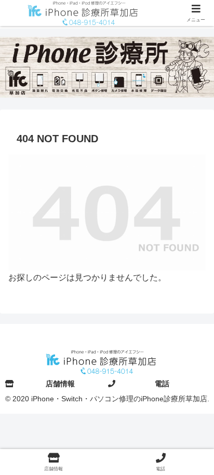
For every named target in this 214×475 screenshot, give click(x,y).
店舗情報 (60, 383)
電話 (162, 383)
